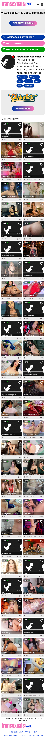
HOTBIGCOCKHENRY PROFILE (20, 37)
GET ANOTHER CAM (23, 23)
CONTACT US (38, 735)
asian (20, 81)
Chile (28, 397)
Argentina (29, 239)
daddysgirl (29, 86)
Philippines (34, 77)
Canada (6, 358)
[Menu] (38, 4)
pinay (37, 81)
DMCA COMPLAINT (16, 732)
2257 (29, 735)
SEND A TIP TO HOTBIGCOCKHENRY (23, 49)
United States (31, 179)
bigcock (28, 81)
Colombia (7, 179)
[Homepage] (17, 4)
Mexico (6, 417)
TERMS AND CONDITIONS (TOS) (14, 735)
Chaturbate (22, 77)
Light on (43, 4)
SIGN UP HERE (23, 108)
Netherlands (31, 437)
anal (19, 86)
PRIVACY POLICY (31, 732)
